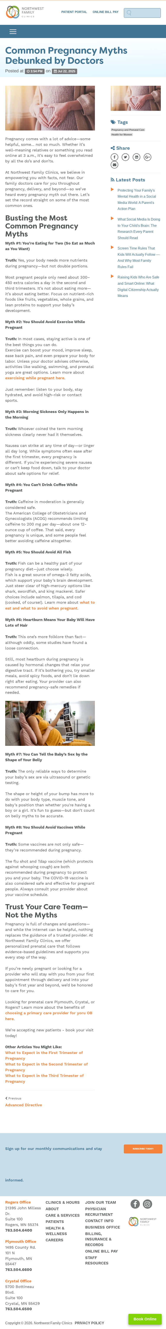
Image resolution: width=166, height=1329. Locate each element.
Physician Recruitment (99, 1212)
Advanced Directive (23, 1105)
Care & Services (63, 1215)
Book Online (145, 1319)
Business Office (102, 1227)
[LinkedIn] (136, 157)
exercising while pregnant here (34, 378)
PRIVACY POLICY (89, 1323)
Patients (55, 1221)
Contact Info (99, 1220)
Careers (54, 1240)
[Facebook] (114, 157)
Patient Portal (74, 12)
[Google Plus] (147, 157)
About (52, 1209)
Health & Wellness (56, 1231)
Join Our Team (100, 1202)
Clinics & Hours (63, 1202)
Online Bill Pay (105, 12)
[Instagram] (147, 1204)
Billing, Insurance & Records (98, 1239)
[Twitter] (125, 157)
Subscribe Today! (143, 1149)
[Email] (114, 164)
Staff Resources (97, 1260)
